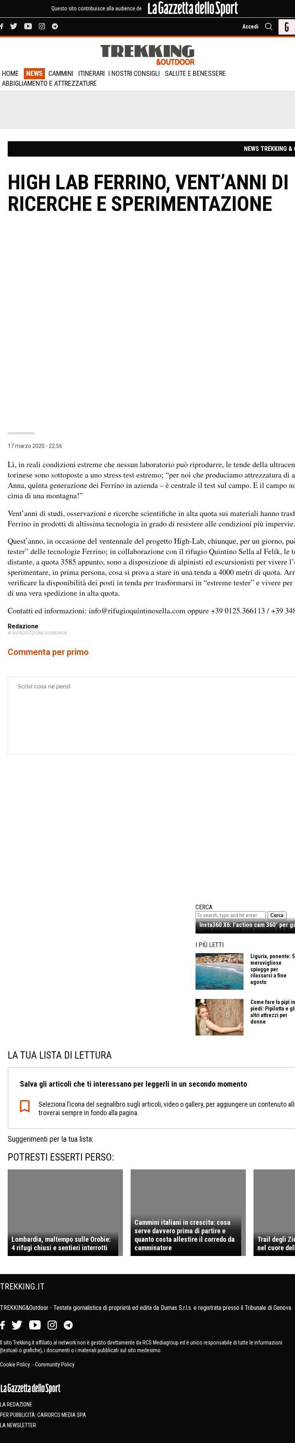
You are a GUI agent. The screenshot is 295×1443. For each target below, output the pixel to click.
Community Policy (55, 1364)
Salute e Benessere (195, 73)
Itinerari (91, 73)
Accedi (250, 26)
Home (10, 73)
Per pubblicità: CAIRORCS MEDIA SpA (43, 1415)
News (34, 73)
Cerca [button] (276, 915)
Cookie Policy (15, 1364)
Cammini (60, 73)
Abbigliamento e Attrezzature (49, 83)
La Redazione (16, 1404)
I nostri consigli (134, 73)
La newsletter (18, 1425)
